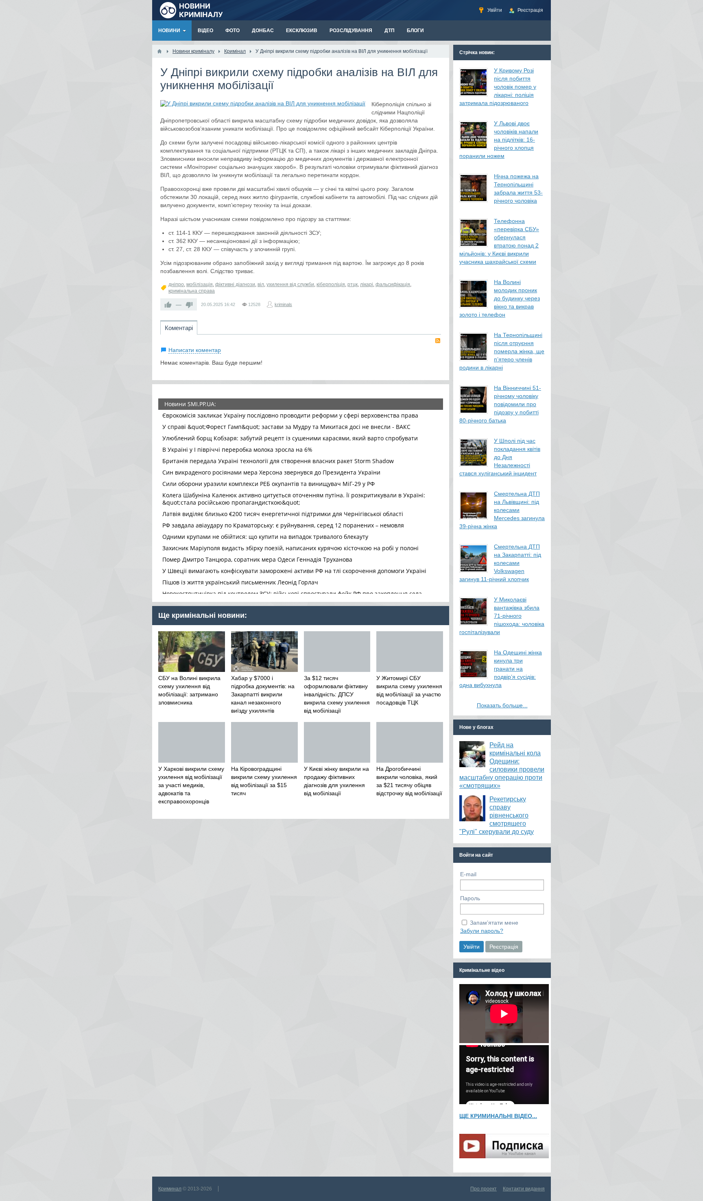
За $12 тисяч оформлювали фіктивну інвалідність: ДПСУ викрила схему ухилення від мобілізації (337, 694)
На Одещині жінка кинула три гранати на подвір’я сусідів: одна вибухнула (500, 668)
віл (261, 284)
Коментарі (179, 327)
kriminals (283, 304)
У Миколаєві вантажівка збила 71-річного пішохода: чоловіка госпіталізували (501, 615)
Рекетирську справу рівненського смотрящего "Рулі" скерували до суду (496, 815)
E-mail (468, 874)
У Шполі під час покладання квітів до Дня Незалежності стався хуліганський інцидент (499, 457)
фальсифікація (393, 284)
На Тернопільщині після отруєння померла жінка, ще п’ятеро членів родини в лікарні (501, 351)
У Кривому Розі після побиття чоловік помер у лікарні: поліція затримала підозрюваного (497, 86)
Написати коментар (194, 350)
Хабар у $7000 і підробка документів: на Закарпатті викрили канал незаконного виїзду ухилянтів (263, 694)
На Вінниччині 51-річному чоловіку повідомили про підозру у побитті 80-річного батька (500, 404)
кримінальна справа (191, 291)
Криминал (169, 1189)
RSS (437, 341)
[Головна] (159, 51)
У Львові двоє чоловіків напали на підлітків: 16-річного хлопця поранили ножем (498, 139)
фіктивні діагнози (235, 284)
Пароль (470, 898)
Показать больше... (502, 705)
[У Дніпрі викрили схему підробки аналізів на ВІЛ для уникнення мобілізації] (262, 103)
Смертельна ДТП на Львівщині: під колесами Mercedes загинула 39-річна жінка (502, 509)
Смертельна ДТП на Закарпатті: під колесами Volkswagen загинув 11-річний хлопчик (500, 562)
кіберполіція (331, 284)
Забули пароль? (481, 931)
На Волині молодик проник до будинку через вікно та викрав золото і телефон (499, 298)
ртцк (352, 284)
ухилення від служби (290, 284)
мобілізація (199, 284)
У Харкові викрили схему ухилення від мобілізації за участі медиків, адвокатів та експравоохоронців (191, 785)
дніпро (176, 284)
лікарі (366, 284)
